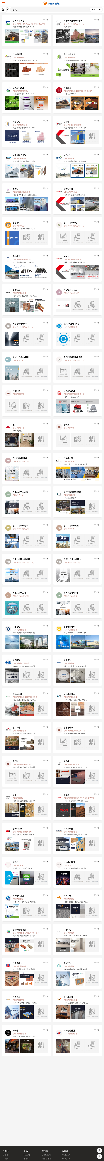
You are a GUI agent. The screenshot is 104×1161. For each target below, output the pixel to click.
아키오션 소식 (66, 1159)
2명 (97, 121)
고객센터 (5, 1159)
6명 (46, 20)
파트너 (97, 10)
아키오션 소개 (66, 1155)
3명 (97, 87)
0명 (46, 188)
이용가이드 (26, 1159)
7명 (97, 20)
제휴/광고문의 (46, 1159)
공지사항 (5, 1155)
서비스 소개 (26, 1155)
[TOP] (99, 1156)
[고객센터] (99, 1150)
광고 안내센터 (46, 1155)
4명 (97, 53)
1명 (46, 154)
